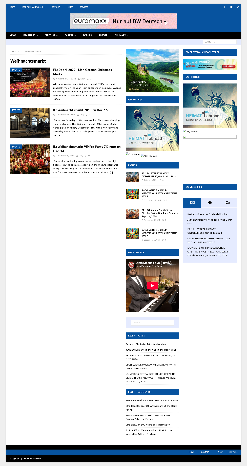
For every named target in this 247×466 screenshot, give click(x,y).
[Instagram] (238, 7)
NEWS (13, 35)
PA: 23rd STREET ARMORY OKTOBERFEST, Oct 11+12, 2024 (159, 175)
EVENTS (87, 35)
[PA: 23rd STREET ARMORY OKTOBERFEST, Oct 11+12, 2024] (132, 177)
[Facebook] (225, 7)
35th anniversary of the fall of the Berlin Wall (151, 350)
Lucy (82, 78)
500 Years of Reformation (155, 425)
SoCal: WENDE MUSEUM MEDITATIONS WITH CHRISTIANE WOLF (159, 193)
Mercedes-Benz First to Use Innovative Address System (149, 432)
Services (84, 7)
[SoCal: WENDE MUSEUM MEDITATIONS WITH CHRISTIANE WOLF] (132, 194)
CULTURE (50, 35)
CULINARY (120, 35)
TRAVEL (103, 35)
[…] (62, 99)
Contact (56, 7)
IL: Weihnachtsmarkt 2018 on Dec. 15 (80, 110)
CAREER (69, 35)
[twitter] (231, 7)
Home (12, 7)
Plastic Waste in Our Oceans (162, 400)
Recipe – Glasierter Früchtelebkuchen (146, 344)
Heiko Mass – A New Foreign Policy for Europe (148, 417)
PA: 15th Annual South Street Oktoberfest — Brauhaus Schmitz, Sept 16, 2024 (160, 213)
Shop (70, 7)
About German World (32, 7)
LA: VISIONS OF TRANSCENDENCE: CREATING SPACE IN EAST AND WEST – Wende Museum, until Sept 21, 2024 (151, 377)
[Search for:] (220, 42)
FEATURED (29, 35)
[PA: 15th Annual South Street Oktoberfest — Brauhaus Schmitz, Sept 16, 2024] (132, 214)
